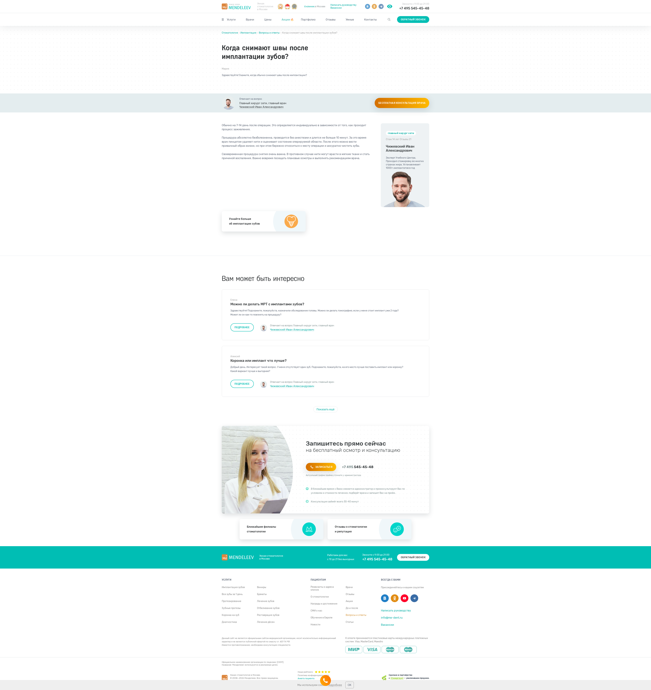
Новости (315, 624)
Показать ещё (325, 409)
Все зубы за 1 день (232, 594)
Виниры (261, 587)
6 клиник (309, 6)
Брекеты (262, 594)
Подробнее (242, 327)
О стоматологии (320, 596)
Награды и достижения (324, 603)
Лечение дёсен (266, 622)
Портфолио (308, 19)
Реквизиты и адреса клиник (322, 588)
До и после (352, 608)
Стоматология (230, 32)
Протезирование (231, 601)
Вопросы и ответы (269, 32)
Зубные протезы (231, 608)
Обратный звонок (413, 19)
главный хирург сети (401, 133)
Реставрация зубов (268, 615)
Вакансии (336, 7)
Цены (267, 19)
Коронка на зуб (230, 615)
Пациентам (318, 579)
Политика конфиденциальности (313, 675)
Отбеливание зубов (268, 608)
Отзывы (331, 19)
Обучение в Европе (321, 617)
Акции (288, 19)
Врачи (250, 19)
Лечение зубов (265, 601)
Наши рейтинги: (305, 672)
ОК (349, 685)
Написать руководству (343, 5)
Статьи (350, 622)
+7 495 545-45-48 (414, 8)
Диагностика (229, 622)
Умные (350, 19)
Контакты (370, 19)
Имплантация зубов (233, 587)
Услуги (231, 19)
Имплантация (248, 32)
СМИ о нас (316, 610)
